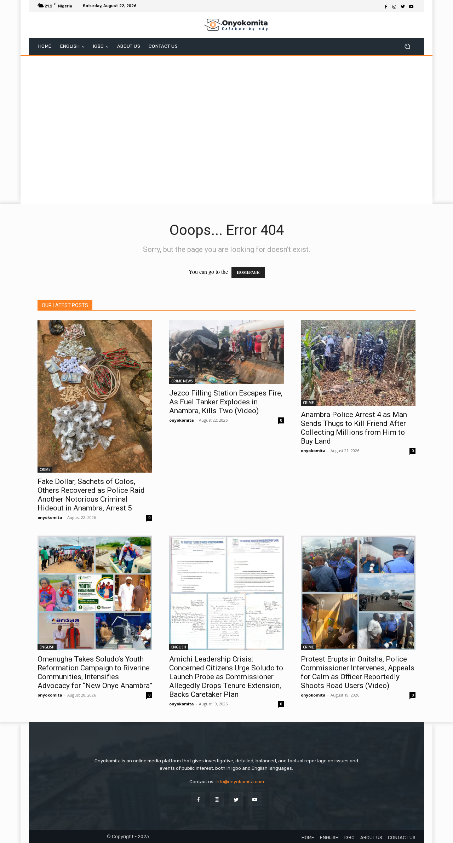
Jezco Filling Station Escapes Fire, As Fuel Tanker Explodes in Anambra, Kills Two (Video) (225, 402)
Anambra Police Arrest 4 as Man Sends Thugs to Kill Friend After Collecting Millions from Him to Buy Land (354, 427)
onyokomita (50, 517)
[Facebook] (386, 6)
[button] (407, 46)
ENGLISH (47, 647)
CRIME (45, 469)
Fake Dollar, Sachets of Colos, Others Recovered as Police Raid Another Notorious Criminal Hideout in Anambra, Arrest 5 (91, 494)
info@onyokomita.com (240, 781)
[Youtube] (411, 6)
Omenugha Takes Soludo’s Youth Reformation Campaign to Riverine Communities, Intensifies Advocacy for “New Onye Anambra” (95, 672)
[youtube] (255, 799)
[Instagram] (394, 6)
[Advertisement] (226, 185)
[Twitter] (402, 6)
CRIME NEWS (182, 381)
